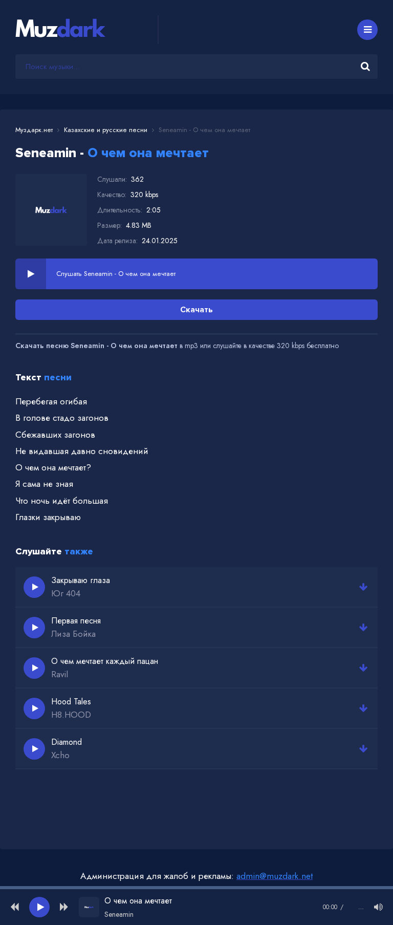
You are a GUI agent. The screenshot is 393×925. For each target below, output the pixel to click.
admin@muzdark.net (274, 876)
